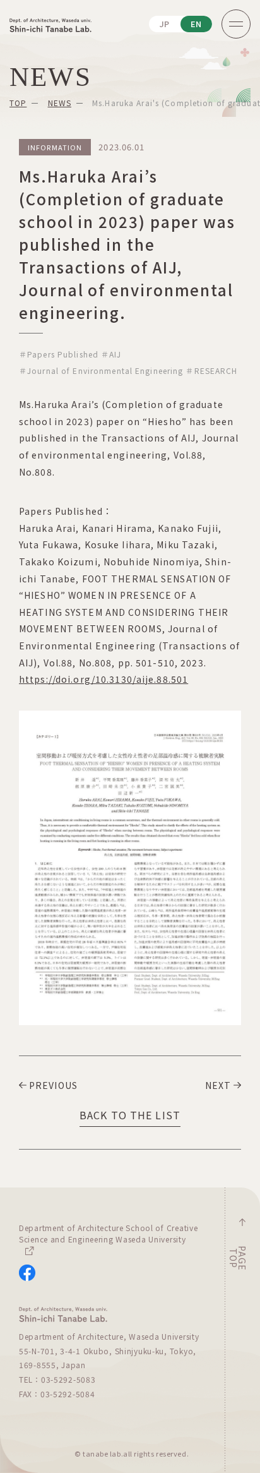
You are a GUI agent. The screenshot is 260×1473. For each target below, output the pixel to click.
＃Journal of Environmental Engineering (101, 370)
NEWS (59, 102)
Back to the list (130, 1114)
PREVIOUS (53, 1085)
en (197, 24)
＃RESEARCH (211, 370)
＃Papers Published (58, 354)
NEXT (218, 1085)
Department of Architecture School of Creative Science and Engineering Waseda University (108, 1233)
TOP (18, 102)
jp (165, 24)
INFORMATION (55, 147)
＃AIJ (111, 354)
